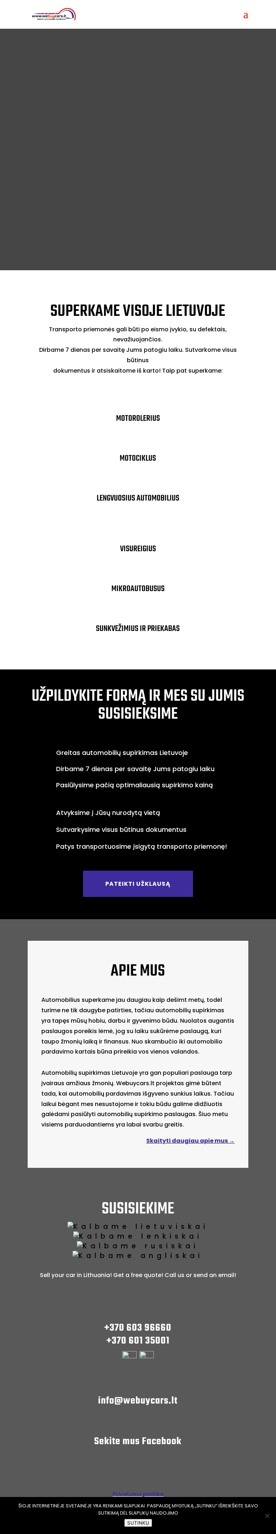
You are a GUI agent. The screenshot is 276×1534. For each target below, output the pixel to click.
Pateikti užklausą (138, 884)
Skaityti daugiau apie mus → (190, 1141)
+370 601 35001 (138, 1341)
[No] (267, 1515)
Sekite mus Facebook (137, 1441)
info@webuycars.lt (138, 1401)
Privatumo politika (138, 1494)
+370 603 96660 (137, 1328)
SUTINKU (138, 1523)
